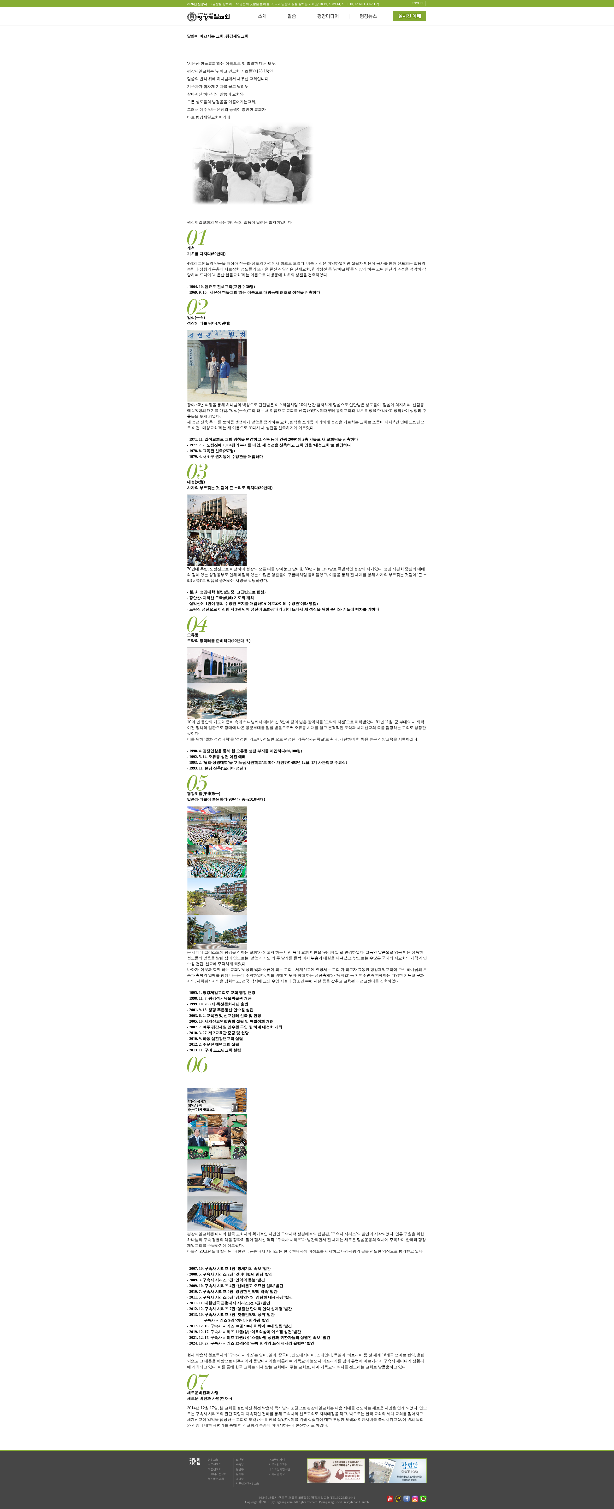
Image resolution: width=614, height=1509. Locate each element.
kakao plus (399, 1499)
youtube (390, 1499)
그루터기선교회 (217, 1474)
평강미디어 (328, 16)
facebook (407, 1499)
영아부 (240, 1479)
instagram (415, 1499)
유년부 (240, 1469)
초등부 (240, 1464)
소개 (262, 16)
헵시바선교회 (216, 1479)
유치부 (240, 1474)
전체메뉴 (410, 16)
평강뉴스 (368, 16)
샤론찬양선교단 (278, 1464)
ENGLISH (418, 3)
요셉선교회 (214, 1469)
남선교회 (213, 1459)
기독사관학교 (277, 1474)
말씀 (292, 16)
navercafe (424, 1499)
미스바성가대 (277, 1459)
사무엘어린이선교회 (248, 1483)
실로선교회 (214, 1464)
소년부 (240, 1459)
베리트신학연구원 (279, 1469)
